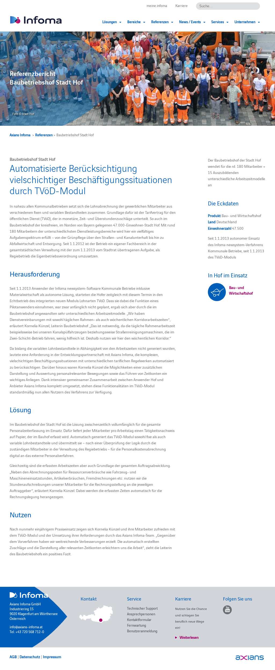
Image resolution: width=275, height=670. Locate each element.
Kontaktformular (139, 619)
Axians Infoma (20, 134)
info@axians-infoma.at (26, 626)
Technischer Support (142, 608)
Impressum (52, 656)
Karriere (181, 5)
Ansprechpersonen (141, 613)
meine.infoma (157, 5)
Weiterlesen (189, 637)
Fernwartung (136, 625)
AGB (13, 656)
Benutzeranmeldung (142, 630)
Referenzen (44, 134)
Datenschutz (30, 656)
